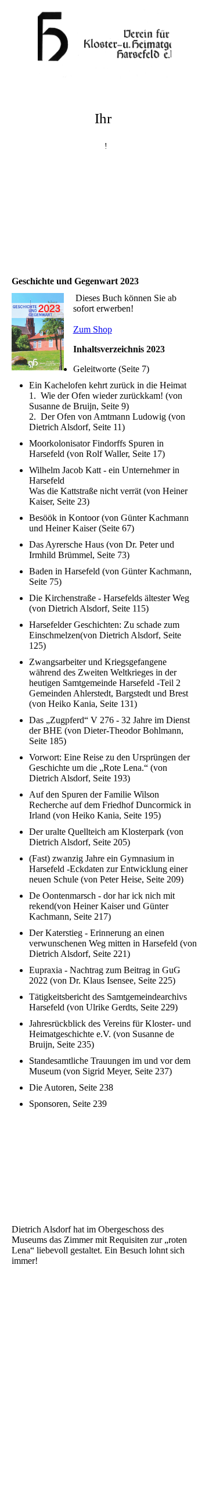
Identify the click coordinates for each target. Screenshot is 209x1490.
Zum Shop (92, 329)
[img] (104, 43)
